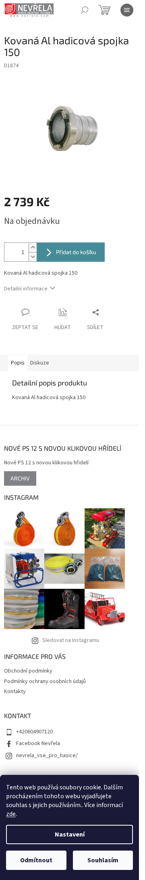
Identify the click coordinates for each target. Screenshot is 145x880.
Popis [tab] (18, 363)
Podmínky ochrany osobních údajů (45, 681)
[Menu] (127, 10)
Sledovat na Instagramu (70, 640)
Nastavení (70, 834)
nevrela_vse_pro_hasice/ (47, 756)
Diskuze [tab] (39, 363)
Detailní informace (26, 289)
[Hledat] (85, 10)
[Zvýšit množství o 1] (33, 247)
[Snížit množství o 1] (33, 256)
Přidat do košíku (76, 251)
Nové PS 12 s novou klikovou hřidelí (46, 463)
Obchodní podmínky (28, 671)
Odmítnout (36, 860)
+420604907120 (34, 732)
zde (11, 814)
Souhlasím (102, 860)
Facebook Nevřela (38, 743)
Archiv (20, 478)
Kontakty (15, 691)
